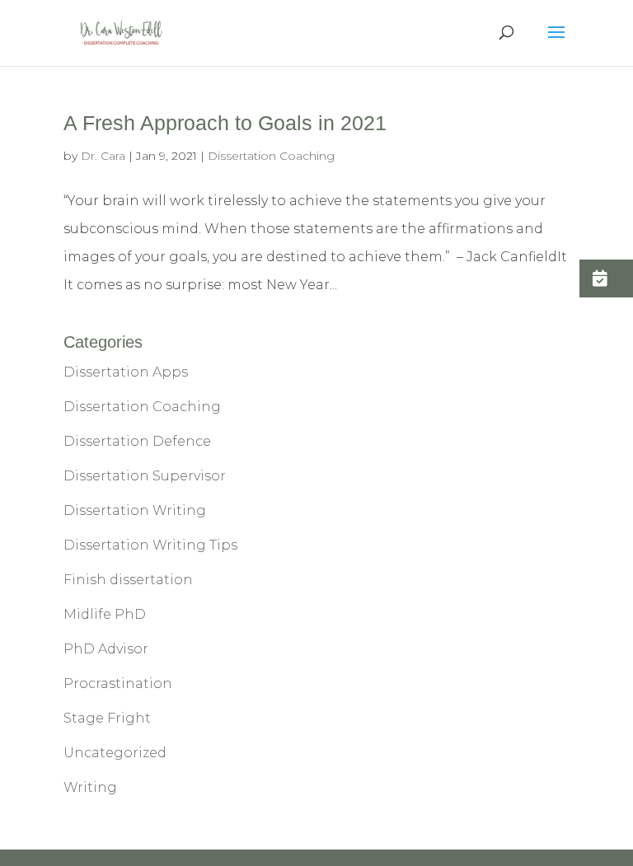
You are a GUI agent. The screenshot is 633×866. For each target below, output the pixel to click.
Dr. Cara (103, 155)
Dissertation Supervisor (144, 476)
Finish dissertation (128, 579)
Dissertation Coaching (271, 155)
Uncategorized (114, 753)
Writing (90, 787)
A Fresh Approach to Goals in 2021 (225, 122)
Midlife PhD (104, 614)
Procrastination (117, 683)
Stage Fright (107, 718)
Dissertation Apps (125, 372)
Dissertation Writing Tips (150, 545)
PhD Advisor (105, 649)
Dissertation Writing (134, 510)
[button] (606, 278)
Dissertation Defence (137, 441)
